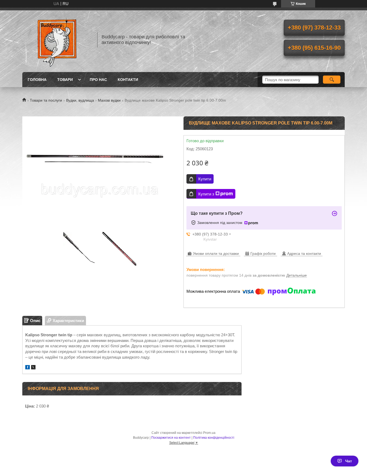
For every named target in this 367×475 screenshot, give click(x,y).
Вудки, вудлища (80, 100)
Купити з (206, 194)
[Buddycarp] (57, 40)
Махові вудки (109, 100)
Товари (65, 79)
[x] (33, 368)
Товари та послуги (46, 100)
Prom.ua (209, 433)
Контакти (128, 79)
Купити (204, 179)
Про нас (98, 79)
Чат (348, 461)
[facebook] (27, 368)
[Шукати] (331, 80)
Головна (37, 79)
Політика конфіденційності (213, 438)
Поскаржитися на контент (171, 438)
